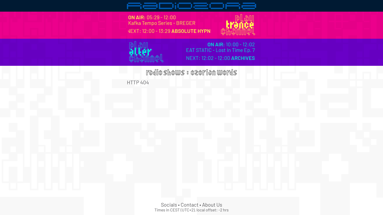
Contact (189, 204)
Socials (169, 204)
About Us (212, 204)
